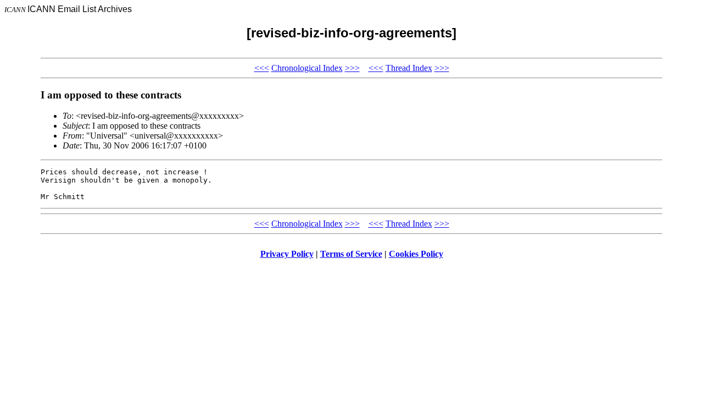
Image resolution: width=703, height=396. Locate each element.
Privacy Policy (287, 253)
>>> (352, 68)
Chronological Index (307, 68)
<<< (261, 68)
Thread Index (409, 68)
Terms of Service (351, 253)
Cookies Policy (416, 253)
